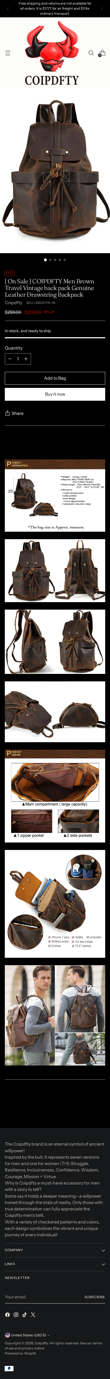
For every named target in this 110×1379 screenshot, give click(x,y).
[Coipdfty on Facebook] (8, 1315)
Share (17, 413)
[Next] (102, 8)
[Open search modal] (90, 52)
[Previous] (8, 8)
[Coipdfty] (51, 52)
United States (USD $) (28, 1335)
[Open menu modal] (7, 52)
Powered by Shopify (20, 1353)
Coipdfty (13, 302)
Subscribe (95, 1297)
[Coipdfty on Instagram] (16, 1315)
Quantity (13, 348)
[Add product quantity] (26, 358)
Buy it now (55, 394)
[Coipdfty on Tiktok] (25, 1315)
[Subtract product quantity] (10, 358)
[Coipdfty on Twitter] (33, 1315)
